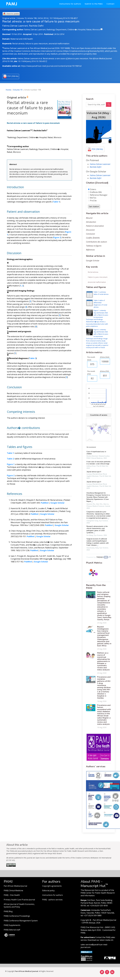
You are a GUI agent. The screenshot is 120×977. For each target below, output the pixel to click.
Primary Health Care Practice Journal (19, 899)
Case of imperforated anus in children (96, 453)
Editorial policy (48, 890)
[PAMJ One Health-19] (99, 747)
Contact (110, 4)
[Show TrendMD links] (110, 557)
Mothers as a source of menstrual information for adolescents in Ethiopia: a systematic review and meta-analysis (103, 661)
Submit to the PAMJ (94, 4)
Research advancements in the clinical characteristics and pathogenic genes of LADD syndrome (97, 529)
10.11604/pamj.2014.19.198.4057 (64, 18)
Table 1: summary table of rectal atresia (101, 293)
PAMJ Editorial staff (12, 930)
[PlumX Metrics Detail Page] (93, 573)
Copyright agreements (52, 886)
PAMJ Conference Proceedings (17, 916)
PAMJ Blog (8, 911)
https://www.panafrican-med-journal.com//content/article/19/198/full (51, 66)
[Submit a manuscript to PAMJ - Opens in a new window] (98, 131)
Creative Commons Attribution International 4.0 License (38, 51)
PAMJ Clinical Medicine (13, 890)
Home (8, 89)
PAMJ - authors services (52, 899)
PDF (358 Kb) (12, 76)
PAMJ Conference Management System (21, 920)
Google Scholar (92, 260)
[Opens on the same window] (11, 866)
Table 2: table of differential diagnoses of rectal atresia (100, 303)
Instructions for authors (70, 4)
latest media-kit (106, 940)
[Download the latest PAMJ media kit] (86, 952)
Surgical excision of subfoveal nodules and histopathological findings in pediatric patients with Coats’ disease (97, 542)
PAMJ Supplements (12, 925)
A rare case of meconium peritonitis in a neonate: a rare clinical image (98, 463)
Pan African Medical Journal (15, 886)
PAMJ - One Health (12, 895)
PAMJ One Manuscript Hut (92, 927)
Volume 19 (17, 89)
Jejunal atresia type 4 (93, 472)
